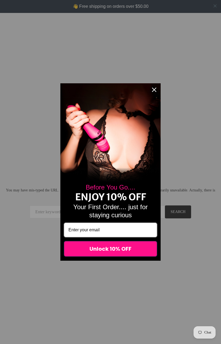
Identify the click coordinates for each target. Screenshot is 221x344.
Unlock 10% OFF (110, 249)
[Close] (154, 89)
